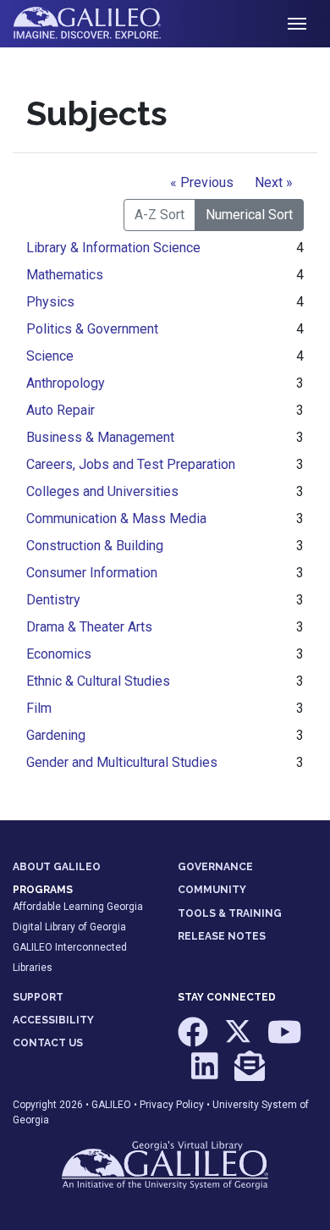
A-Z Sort (159, 215)
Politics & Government (92, 329)
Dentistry (53, 600)
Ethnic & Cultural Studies (98, 681)
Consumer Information (91, 573)
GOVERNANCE (215, 867)
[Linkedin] (206, 1073)
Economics (58, 654)
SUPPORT (38, 997)
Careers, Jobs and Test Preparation (130, 464)
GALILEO (111, 1105)
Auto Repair (60, 410)
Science (50, 356)
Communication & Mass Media (116, 518)
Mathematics (64, 275)
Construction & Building (94, 546)
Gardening (55, 735)
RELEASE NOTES (222, 936)
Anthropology (65, 383)
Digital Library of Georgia (69, 927)
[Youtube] (284, 1040)
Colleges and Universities (102, 491)
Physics (50, 302)
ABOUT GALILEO (57, 867)
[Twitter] (239, 1040)
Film (39, 708)
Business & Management (100, 437)
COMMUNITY (212, 890)
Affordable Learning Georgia (78, 907)
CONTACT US (48, 1043)
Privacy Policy (172, 1105)
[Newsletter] (249, 1073)
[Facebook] (194, 1040)
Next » (274, 182)
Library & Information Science (113, 248)
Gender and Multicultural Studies (121, 762)
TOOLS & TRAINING (230, 913)
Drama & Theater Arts (89, 627)
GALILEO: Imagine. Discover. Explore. (100, 24)
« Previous (202, 182)
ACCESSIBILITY (53, 1020)
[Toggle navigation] (297, 23)
